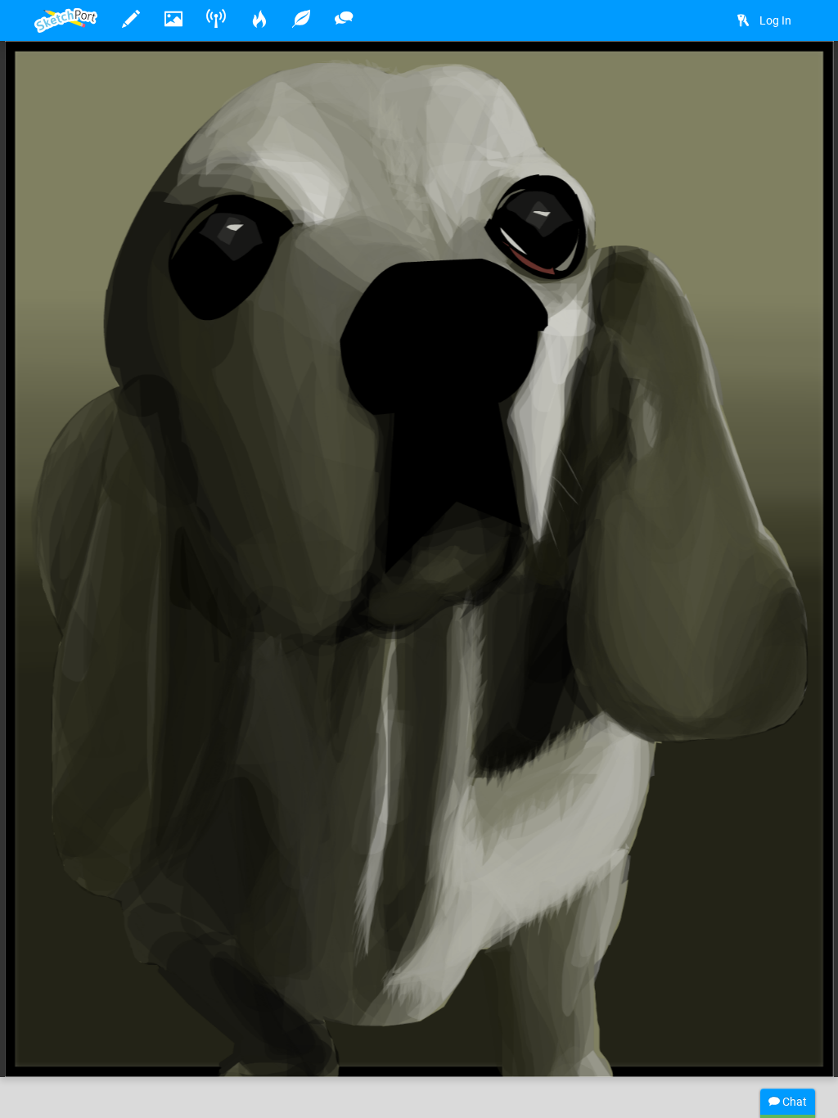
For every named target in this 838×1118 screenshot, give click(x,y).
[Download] (739, 79)
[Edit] (696, 79)
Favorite (166, 1047)
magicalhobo (119, 1014)
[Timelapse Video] (783, 79)
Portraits (568, 1014)
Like (67, 1047)
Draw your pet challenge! (255, 1014)
